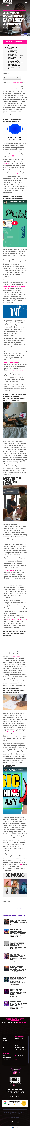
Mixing (17, 1041)
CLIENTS (5, 1041)
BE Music (20, 864)
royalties (12, 156)
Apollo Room (7, 1058)
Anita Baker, (7, 164)
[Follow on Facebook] (15, 1122)
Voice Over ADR (20, 1049)
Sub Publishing (9, 570)
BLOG (5, 1047)
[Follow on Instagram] (12, 1122)
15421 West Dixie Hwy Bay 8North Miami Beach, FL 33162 (15, 1091)
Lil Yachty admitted (16, 82)
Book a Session (15, 1028)
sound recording (13, 174)
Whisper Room (8, 1060)
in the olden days (17, 371)
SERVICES (6, 1045)
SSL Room (6, 1056)
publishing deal (14, 656)
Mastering (19, 1043)
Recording (19, 1039)
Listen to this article (13, 78)
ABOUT (5, 1039)
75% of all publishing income (17, 619)
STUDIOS (6, 1043)
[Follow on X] (18, 1122)
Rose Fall (8, 27)
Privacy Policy (15, 1117)
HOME (5, 1037)
